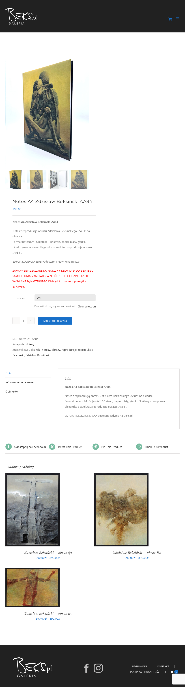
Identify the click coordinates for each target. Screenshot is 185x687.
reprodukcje (69, 349)
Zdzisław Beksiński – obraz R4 (137, 552)
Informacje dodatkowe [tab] (19, 382)
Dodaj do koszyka (55, 320)
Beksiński (34, 349)
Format (22, 298)
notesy (46, 349)
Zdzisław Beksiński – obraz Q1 (48, 552)
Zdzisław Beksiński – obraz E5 (48, 613)
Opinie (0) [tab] (11, 391)
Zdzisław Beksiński (37, 355)
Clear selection (87, 306)
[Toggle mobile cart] (170, 19)
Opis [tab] (8, 373)
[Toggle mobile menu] (178, 19)
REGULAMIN (139, 666)
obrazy (56, 349)
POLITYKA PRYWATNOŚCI (145, 671)
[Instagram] (98, 668)
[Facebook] (86, 668)
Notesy (30, 344)
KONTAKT (163, 666)
